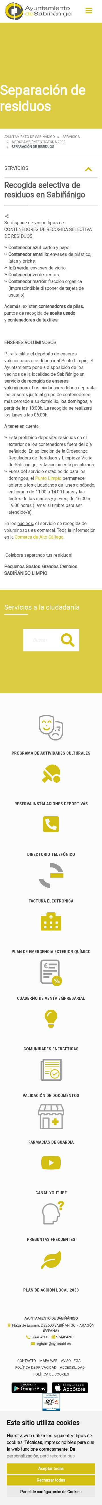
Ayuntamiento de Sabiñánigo (29, 137)
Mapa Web (48, 1361)
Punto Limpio (48, 478)
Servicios (71, 137)
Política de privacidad (35, 1367)
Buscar (68, 640)
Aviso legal (72, 1361)
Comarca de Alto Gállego (39, 537)
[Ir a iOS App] (70, 1387)
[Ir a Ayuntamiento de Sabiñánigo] (38, 11)
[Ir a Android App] (29, 1387)
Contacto (26, 1361)
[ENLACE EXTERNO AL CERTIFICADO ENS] (51, 1404)
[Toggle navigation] (89, 12)
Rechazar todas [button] (51, 1480)
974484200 (38, 1337)
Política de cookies (51, 1374)
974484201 (64, 1337)
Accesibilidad (72, 1367)
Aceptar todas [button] (51, 1468)
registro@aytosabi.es (53, 1344)
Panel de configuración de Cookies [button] (51, 1491)
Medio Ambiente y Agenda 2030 (38, 142)
